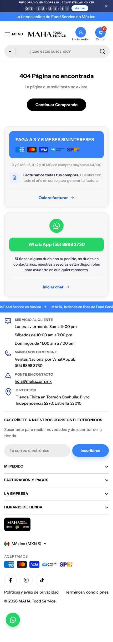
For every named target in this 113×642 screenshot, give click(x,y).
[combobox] (57, 51)
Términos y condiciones (87, 592)
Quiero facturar (53, 197)
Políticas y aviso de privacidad (31, 592)
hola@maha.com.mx (33, 381)
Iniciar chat (53, 286)
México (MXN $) (26, 543)
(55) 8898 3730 (29, 365)
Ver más (80, 8)
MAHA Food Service (36, 601)
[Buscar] (102, 51)
